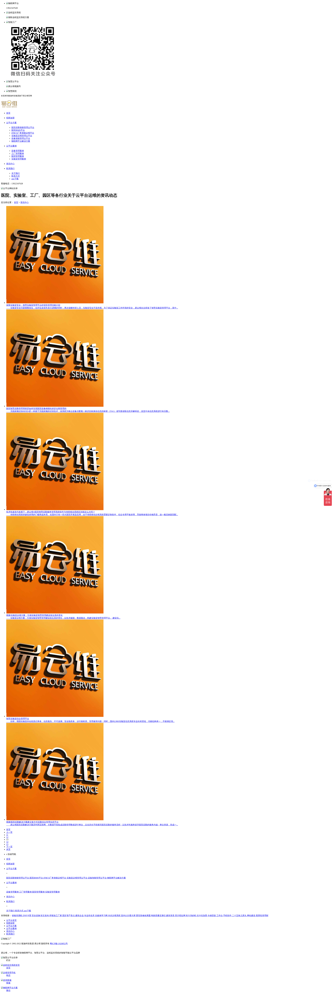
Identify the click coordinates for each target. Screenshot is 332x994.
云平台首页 (11, 920)
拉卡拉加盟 (202, 915)
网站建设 (251, 915)
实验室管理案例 (18, 159)
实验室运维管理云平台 (21, 136)
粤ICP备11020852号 (59, 943)
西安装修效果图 (143, 915)
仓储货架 (212, 915)
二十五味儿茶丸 (239, 915)
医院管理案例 (17, 156)
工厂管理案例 (17, 153)
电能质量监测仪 (158, 915)
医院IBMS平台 (18, 130)
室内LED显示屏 (128, 915)
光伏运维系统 (114, 915)
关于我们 (15, 173)
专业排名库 (89, 915)
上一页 (9, 832)
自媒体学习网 (101, 915)
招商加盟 (10, 864)
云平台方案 (11, 869)
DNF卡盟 (27, 915)
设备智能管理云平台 (20, 138)
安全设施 (36, 915)
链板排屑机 (17, 915)
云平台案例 (11, 883)
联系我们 (10, 901)
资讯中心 (24, 202)
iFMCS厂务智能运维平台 (22, 133)
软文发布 (45, 915)
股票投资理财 (262, 915)
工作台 (219, 915)
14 (7, 842)
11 (7, 835)
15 (7, 844)
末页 (8, 849)
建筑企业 (79, 915)
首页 (16, 202)
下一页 (9, 847)
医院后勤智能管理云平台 (22, 127)
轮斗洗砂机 (191, 915)
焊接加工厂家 (55, 915)
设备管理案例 (17, 151)
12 (7, 837)
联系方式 (15, 176)
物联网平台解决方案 (20, 141)
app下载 (15, 179)
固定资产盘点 (68, 915)
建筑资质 (170, 915)
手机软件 (227, 915)
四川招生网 (180, 915)
